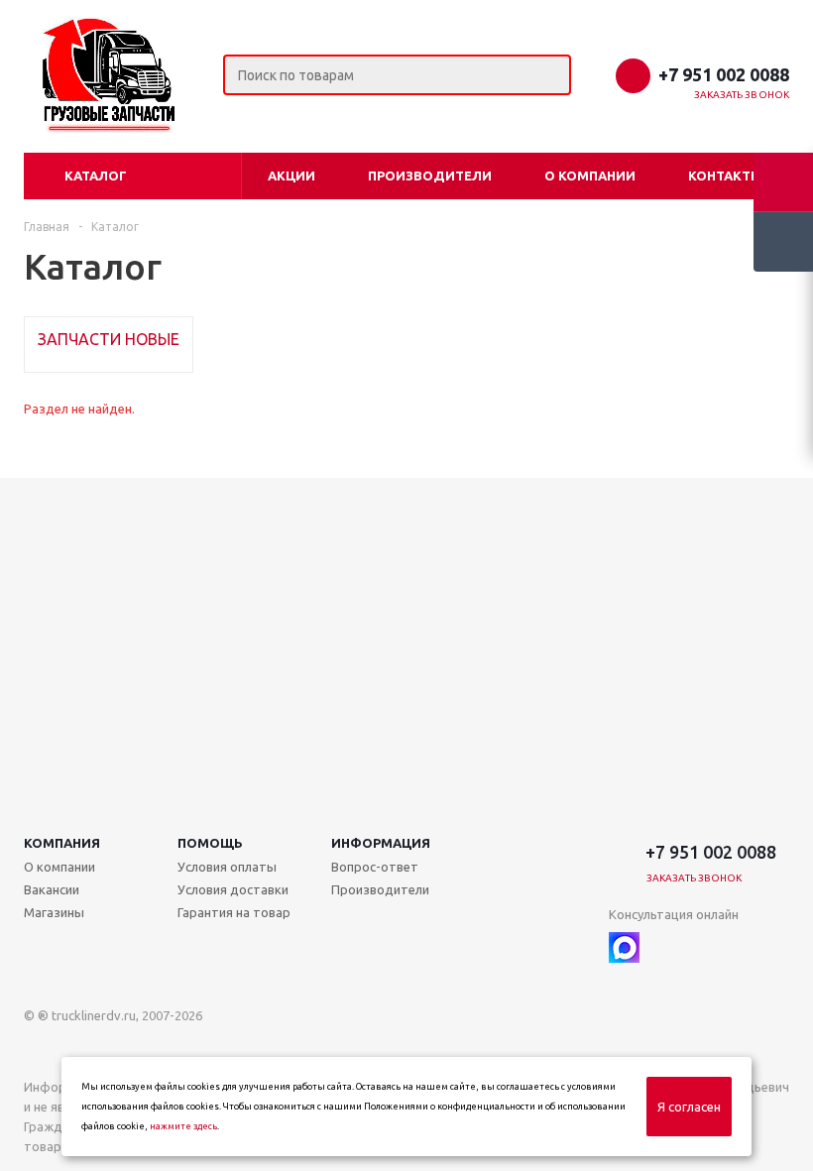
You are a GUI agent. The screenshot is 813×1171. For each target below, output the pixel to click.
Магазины (54, 912)
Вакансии (51, 889)
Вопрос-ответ (374, 867)
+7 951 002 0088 (723, 74)
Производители (430, 175)
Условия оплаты (227, 867)
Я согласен (689, 1106)
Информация (380, 843)
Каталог (95, 175)
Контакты (725, 175)
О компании (590, 175)
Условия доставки (233, 889)
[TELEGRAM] (664, 947)
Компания (62, 843)
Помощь (210, 843)
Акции (291, 175)
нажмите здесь (183, 1126)
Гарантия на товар (233, 912)
